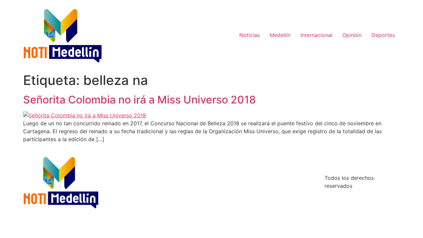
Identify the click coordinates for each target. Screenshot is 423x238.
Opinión (352, 35)
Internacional (316, 35)
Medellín (280, 35)
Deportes (383, 35)
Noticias (249, 35)
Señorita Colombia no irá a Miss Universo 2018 (139, 99)
